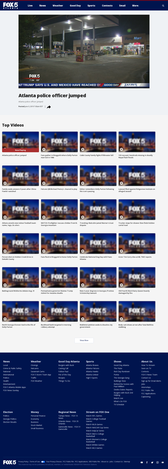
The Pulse (118, 368)
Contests (145, 371)
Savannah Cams (37, 371)
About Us (146, 361)
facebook (147, 462)
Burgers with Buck (66, 365)
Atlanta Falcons (92, 368)
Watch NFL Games (94, 416)
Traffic (33, 378)
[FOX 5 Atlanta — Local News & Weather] (11, 5)
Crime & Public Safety (12, 368)
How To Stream (148, 365)
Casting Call (63, 368)
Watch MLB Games (94, 424)
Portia (116, 374)
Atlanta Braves (92, 365)
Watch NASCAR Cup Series (97, 427)
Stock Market (36, 425)
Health (6, 381)
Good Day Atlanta (69, 361)
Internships (146, 387)
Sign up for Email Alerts (151, 381)
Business (34, 422)
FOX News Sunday (11, 390)
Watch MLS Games (94, 448)
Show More (84, 340)
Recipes (61, 378)
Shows (117, 361)
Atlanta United (92, 374)
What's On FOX (120, 401)
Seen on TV (146, 368)
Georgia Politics (9, 419)
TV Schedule (119, 404)
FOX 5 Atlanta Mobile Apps (14, 387)
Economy (35, 419)
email (163, 462)
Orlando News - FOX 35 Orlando (68, 422)
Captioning (145, 396)
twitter (152, 462)
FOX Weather (36, 381)
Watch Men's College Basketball (95, 435)
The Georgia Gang (121, 378)
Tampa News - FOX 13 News (68, 417)
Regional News (67, 412)
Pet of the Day (64, 374)
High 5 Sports (92, 378)
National (6, 371)
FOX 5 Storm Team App (41, 374)
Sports (90, 361)
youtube (142, 462)
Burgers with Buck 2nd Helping (123, 393)
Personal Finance (38, 416)
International (8, 374)
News (6, 361)
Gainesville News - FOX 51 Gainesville (69, 428)
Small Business (37, 428)
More (135, 5)
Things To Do (64, 381)
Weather (36, 361)
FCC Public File (147, 390)
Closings (34, 365)
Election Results (10, 422)
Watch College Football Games (96, 420)
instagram (157, 462)
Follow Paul (63, 371)
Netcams (35, 368)
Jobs (143, 384)
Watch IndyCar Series (95, 430)
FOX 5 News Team (149, 374)
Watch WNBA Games (95, 445)
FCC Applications (148, 393)
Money (35, 412)
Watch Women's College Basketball (96, 440)
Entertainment (9, 384)
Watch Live (118, 398)
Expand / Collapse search (163, 6)
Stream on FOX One (97, 412)
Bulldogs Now (120, 381)
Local (5, 365)
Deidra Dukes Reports (123, 389)
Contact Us (146, 378)
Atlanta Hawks (92, 371)
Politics (6, 378)
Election (8, 412)
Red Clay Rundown (122, 371)
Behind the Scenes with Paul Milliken (124, 385)
